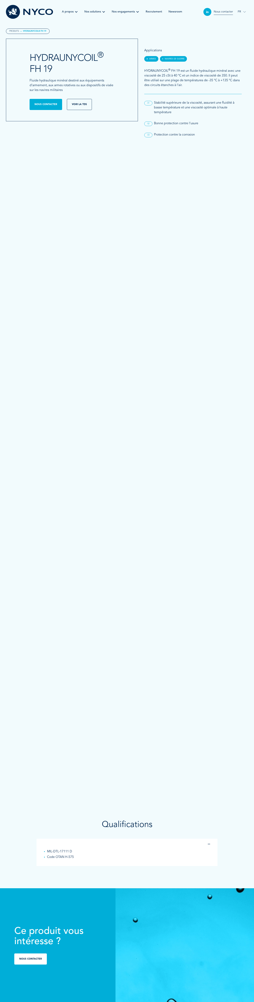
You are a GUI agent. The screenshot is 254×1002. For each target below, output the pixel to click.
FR (239, 11)
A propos (68, 11)
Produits (14, 31)
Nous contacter (223, 11)
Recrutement (154, 11)
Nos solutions (92, 11)
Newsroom (175, 11)
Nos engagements (123, 11)
